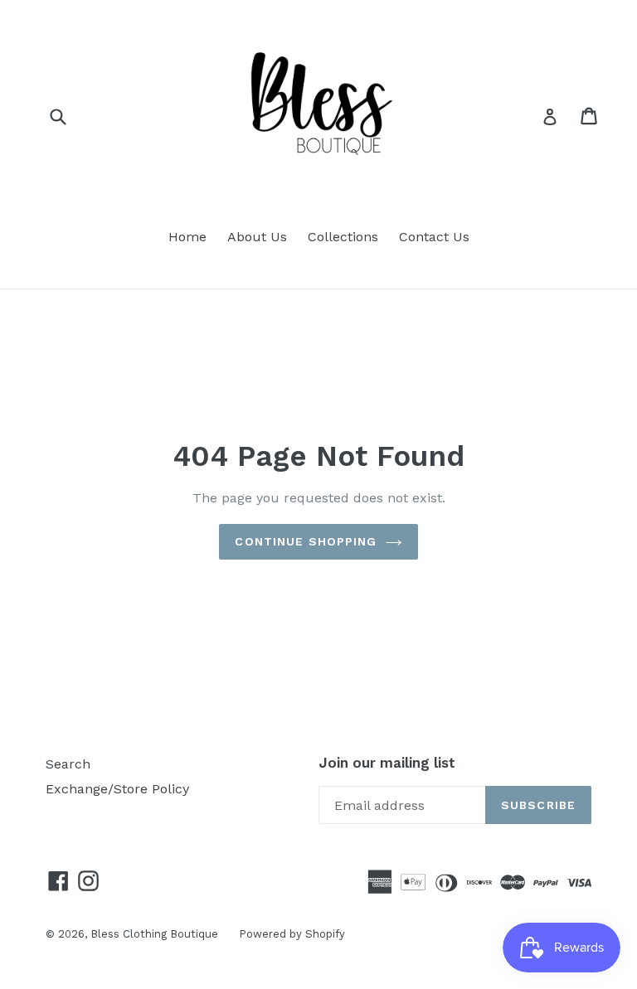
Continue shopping (306, 541)
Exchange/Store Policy (117, 789)
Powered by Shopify (292, 934)
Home (187, 237)
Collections (343, 237)
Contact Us (434, 237)
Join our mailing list (386, 762)
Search (68, 764)
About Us (257, 237)
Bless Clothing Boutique (154, 934)
